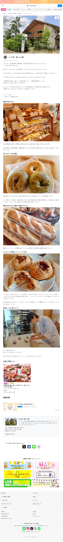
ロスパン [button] (23, 9)
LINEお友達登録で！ (32, 531)
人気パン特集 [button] (16, 9)
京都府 (14, 13)
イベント (20, 406)
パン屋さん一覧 (4, 500)
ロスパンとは (35, 493)
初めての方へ (3, 493)
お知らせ (34, 496)
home (4, 13)
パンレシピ (35, 500)
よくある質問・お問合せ (6, 496)
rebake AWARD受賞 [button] (57, 9)
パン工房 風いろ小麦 (23, 419)
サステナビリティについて (6, 503)
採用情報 (34, 511)
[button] (9, 9)
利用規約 (3, 511)
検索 (4, 9)
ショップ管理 (3, 507)
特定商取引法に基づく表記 (6, 518)
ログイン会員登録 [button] (59, 6)
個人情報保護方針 (4, 516)
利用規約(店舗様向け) (5, 513)
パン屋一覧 (9, 13)
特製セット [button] (30, 9)
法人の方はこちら (36, 516)
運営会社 (34, 513)
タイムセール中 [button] (38, 9)
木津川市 (19, 13)
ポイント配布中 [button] (47, 9)
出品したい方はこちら (37, 503)
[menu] (2, 6)
